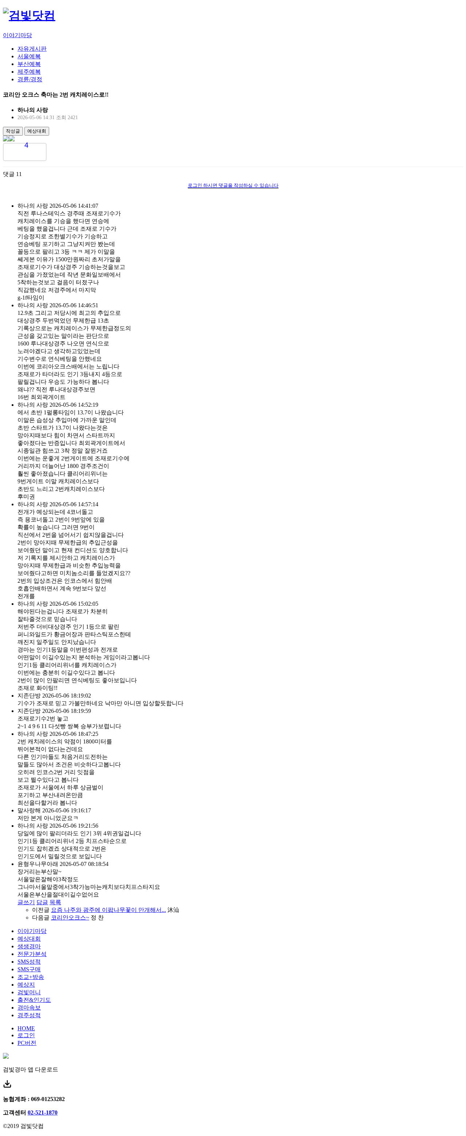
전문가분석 (32, 954)
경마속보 (29, 1007)
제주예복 (29, 72)
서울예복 (29, 56)
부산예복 (29, 64)
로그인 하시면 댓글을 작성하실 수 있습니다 (233, 185)
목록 (55, 902)
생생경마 (29, 946)
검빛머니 (29, 992)
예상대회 (36, 131)
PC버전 (26, 1043)
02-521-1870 (43, 1112)
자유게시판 (32, 49)
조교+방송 (30, 977)
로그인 (26, 1035)
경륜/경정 (29, 79)
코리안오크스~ (70, 917)
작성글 (13, 131)
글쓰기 (26, 902)
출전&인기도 (34, 1000)
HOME (26, 1028)
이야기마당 (17, 35)
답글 (42, 902)
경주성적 (29, 1015)
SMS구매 (29, 969)
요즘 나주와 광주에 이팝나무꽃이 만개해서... (108, 910)
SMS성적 (29, 962)
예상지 (26, 984)
